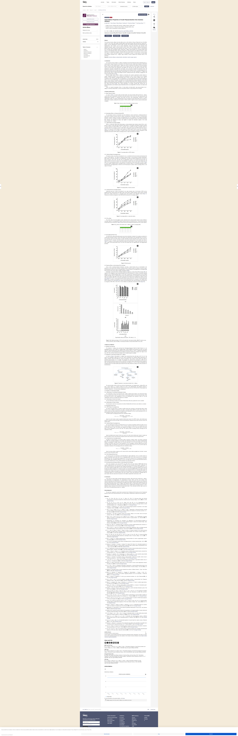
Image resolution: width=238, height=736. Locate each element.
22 (109, 127)
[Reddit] (116, 643)
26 (105, 193)
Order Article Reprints (143, 14)
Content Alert (153, 709)
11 (116, 73)
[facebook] (112, 643)
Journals (102, 2)
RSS (148, 709)
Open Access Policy (110, 720)
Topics (108, 2)
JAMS (133, 726)
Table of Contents (86, 47)
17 (144, 83)
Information (114, 2)
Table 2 (119, 222)
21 (105, 119)
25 (138, 162)
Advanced (152, 6)
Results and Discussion (88, 51)
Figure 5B (107, 279)
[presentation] (124, 416)
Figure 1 (106, 129)
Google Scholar (110, 500)
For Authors (122, 717)
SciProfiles (134, 723)
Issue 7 (95, 10)
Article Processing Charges (112, 717)
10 (115, 73)
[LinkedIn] (110, 643)
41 (126, 463)
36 (140, 408)
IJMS (88, 10)
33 (143, 393)
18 (110, 84)
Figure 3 (144, 193)
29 (127, 270)
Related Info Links (86, 30)
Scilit (133, 721)
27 (140, 237)
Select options (86, 722)
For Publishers (122, 723)
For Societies (122, 724)
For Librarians (122, 721)
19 (124, 84)
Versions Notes (125, 35)
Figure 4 (106, 241)
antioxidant (125, 57)
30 (128, 270)
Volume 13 (91, 10)
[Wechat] (114, 643)
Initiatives (129, 2)
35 (130, 403)
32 (119, 274)
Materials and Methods (87, 53)
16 (138, 83)
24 (144, 159)
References (86, 57)
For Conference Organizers (124, 726)
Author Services (122, 2)
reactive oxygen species (132, 57)
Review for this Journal (90, 21)
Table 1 (112, 94)
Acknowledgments (87, 55)
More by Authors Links (87, 33)
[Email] (105, 643)
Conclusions (86, 54)
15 (116, 83)
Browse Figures (116, 35)
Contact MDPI (109, 721)
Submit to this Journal (90, 19)
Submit (153, 2)
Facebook (146, 719)
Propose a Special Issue (90, 24)
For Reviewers (122, 719)
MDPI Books (134, 719)
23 (117, 158)
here (124, 698)
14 (115, 83)
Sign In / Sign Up (146, 2)
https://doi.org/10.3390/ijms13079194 (126, 31)
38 (107, 440)
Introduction (86, 50)
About (134, 2)
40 (125, 455)
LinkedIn (145, 717)
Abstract (85, 49)
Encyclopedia (134, 724)
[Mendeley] (118, 643)
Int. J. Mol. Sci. (85, 709)
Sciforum (133, 717)
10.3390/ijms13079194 (102, 10)
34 (129, 400)
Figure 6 (112, 356)
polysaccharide (119, 57)
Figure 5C (118, 280)
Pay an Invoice (109, 719)
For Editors (122, 720)
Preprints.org (134, 720)
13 (140, 79)
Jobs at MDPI (109, 723)
